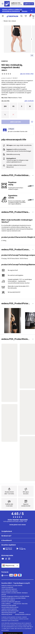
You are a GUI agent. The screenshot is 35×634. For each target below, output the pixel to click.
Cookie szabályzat (5, 603)
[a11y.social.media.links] (2, 558)
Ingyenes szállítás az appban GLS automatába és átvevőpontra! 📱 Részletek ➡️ (15, 11)
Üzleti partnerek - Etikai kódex (20, 603)
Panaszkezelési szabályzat (8, 600)
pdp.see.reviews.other (27, 74)
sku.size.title (5, 101)
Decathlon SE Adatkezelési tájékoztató (10, 601)
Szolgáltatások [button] (6, 531)
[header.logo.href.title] (12, 16)
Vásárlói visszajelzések (7, 587)
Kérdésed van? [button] (6, 536)
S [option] (21, 106)
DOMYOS (4, 61)
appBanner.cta (28, 3)
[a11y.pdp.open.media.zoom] (17, 39)
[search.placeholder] (21, 16)
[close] (2, 3)
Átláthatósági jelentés (6, 614)
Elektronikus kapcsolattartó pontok (9, 610)
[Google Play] (22, 548)
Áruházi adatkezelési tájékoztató (9, 591)
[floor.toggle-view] (33, 175)
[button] (31, 39)
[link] (17, 524)
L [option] (5, 114)
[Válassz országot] (10, 565)
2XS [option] (5, 106)
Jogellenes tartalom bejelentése (9, 609)
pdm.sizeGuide (29, 101)
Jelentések (21, 612)
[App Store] (8, 548)
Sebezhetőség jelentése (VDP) (8, 612)
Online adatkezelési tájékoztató (9, 589)
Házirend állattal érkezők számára (9, 607)
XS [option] (13, 106)
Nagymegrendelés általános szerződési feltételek (13, 598)
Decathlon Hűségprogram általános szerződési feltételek (15, 596)
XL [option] (13, 114)
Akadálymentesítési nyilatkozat (23, 614)
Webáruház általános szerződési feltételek (11, 585)
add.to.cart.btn (15, 122)
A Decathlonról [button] (6, 540)
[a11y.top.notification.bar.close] (32, 10)
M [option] (29, 106)
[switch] (32, 122)
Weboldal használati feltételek (8, 605)
